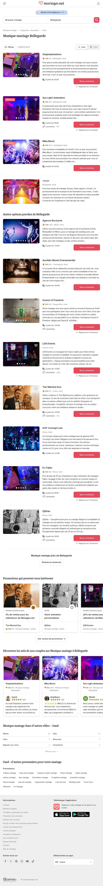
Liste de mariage (24, 782)
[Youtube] (27, 861)
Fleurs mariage (9, 782)
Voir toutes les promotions (50, 639)
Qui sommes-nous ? (11, 838)
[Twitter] (11, 861)
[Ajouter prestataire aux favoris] (35, 56)
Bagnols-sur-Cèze (11, 745)
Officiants (6, 787)
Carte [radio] (95, 47)
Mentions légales (10, 809)
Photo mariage (66, 773)
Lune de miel (60, 782)
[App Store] (62, 816)
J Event (45, 181)
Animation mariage (77, 777)
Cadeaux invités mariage (47, 773)
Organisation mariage (43, 782)
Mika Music (48, 141)
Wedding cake (74, 782)
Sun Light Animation (53, 97)
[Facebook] (5, 861)
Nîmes (6, 733)
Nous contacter (87, 81)
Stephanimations (51, 54)
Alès (55, 733)
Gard (44, 30)
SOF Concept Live (52, 428)
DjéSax (46, 511)
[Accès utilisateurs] (98, 3)
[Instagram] (22, 861)
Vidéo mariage (81, 773)
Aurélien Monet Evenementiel (58, 260)
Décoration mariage (40, 777)
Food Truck (88, 782)
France (62, 862)
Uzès (5, 739)
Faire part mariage (26, 773)
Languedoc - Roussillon (30, 30)
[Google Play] (81, 816)
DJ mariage (18, 787)
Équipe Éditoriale (9, 842)
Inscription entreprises (12, 834)
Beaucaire (57, 739)
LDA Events (48, 343)
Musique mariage (10, 30)
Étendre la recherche (51, 562)
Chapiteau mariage (59, 777)
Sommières (58, 745)
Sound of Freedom (53, 300)
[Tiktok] (33, 861)
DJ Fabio (47, 467)
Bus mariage (24, 777)
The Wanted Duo (51, 387)
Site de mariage (9, 849)
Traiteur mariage (9, 773)
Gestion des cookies (11, 820)
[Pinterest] (16, 861)
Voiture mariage (9, 777)
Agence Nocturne (52, 220)
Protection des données (12, 816)
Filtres (11, 47)
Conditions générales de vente (15, 812)
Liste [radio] (83, 47)
